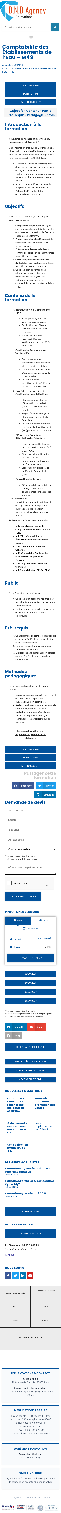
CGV (15, 1306)
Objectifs (16, 111)
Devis (51, 115)
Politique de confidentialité (30, 1337)
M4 (17, 68)
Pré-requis (16, 115)
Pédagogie (35, 115)
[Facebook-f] (8, 1275)
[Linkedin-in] (23, 1275)
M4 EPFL (20, 536)
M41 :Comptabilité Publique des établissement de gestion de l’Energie (31, 556)
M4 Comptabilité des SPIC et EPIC (32, 570)
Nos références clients (45, 1290)
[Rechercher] (55, 27)
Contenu (32, 111)
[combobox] (26, 27)
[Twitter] (15, 1275)
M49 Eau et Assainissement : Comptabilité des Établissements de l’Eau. (33, 529)
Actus (15, 1320)
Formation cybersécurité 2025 (26, 1193)
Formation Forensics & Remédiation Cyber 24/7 (30, 1182)
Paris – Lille (43, 938)
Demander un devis (22, 896)
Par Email (10, 1254)
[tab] (18, 921)
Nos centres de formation (15, 1293)
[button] (31, 38)
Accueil (6, 64)
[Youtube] (30, 1275)
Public (46, 111)
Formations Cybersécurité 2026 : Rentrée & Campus (27, 1170)
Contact (45, 1320)
